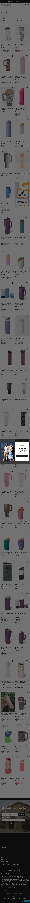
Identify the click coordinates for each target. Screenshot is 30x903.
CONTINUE (22, 456)
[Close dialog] (28, 443)
